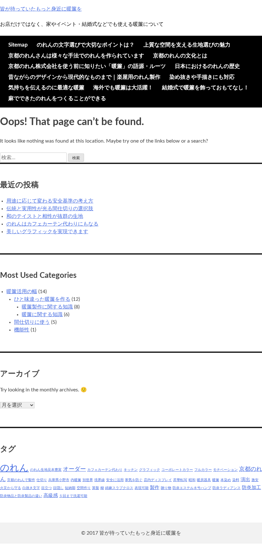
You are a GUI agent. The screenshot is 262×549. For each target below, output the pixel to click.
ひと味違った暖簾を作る (42, 299)
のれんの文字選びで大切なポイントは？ (86, 45)
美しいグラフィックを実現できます (47, 231)
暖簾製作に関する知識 (47, 306)
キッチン (131, 469)
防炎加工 (251, 487)
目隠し (58, 488)
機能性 (21, 329)
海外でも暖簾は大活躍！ (123, 87)
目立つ (46, 488)
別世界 (87, 480)
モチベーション (225, 469)
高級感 (50, 495)
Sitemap (18, 45)
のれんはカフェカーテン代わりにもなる (52, 223)
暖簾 (215, 480)
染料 (235, 480)
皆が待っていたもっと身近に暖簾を (41, 8)
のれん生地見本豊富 (46, 469)
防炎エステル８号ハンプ (192, 488)
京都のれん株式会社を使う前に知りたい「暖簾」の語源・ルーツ (87, 66)
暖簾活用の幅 (21, 291)
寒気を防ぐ (134, 480)
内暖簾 (76, 480)
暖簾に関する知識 (42, 314)
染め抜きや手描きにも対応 (202, 77)
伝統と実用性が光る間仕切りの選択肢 (49, 208)
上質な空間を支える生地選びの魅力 (186, 45)
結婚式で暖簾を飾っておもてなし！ (205, 87)
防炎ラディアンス (226, 488)
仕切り (41, 480)
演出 (245, 479)
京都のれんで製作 (21, 480)
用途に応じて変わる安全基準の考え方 (49, 201)
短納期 (70, 488)
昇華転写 (180, 480)
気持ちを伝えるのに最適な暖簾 (46, 87)
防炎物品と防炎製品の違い (21, 496)
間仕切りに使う (32, 322)
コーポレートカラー (177, 469)
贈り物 (166, 488)
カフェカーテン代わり (104, 469)
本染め (225, 480)
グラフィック (149, 469)
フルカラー (203, 469)
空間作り (84, 488)
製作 (154, 487)
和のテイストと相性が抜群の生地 (44, 216)
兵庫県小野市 (58, 480)
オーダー (74, 469)
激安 (254, 480)
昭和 (192, 480)
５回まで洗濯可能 (73, 496)
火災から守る (10, 488)
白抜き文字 (31, 488)
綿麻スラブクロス (119, 488)
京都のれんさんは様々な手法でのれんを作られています (76, 55)
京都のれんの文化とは (180, 55)
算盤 (95, 488)
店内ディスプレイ (158, 480)
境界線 (99, 480)
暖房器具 (204, 480)
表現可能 (142, 488)
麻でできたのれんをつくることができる (57, 98)
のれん (14, 468)
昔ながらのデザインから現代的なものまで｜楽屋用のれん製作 (84, 77)
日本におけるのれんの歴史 (207, 66)
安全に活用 (115, 480)
